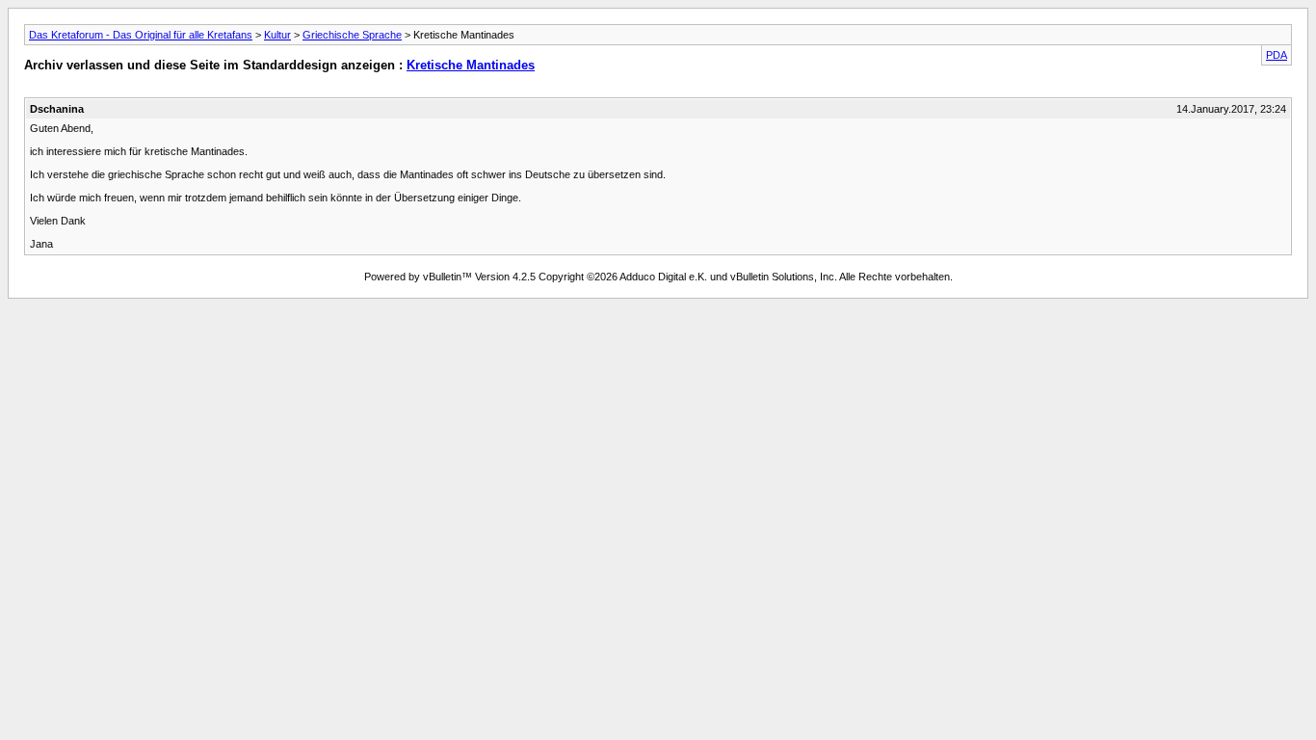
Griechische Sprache (352, 34)
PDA (1276, 55)
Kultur (277, 34)
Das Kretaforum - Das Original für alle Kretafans (140, 34)
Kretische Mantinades (471, 65)
